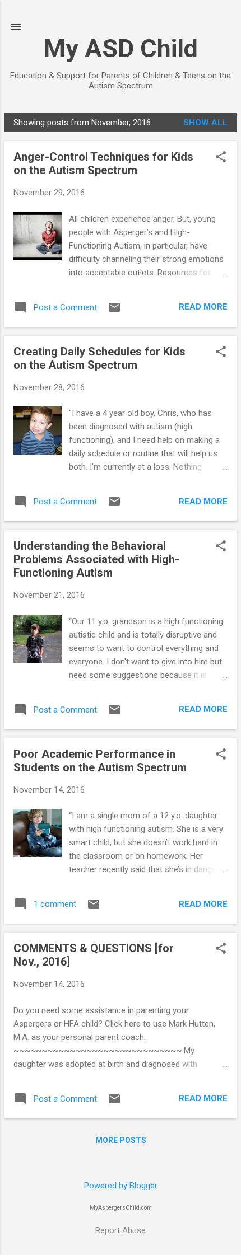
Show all (205, 123)
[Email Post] (114, 311)
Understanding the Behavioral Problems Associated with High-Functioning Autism (96, 559)
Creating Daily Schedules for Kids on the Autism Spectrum (99, 358)
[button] (221, 158)
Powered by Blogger (120, 1186)
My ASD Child (120, 48)
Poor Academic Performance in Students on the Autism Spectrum (100, 760)
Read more (203, 307)
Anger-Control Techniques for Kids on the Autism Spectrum (103, 163)
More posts (120, 1140)
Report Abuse (120, 1230)
